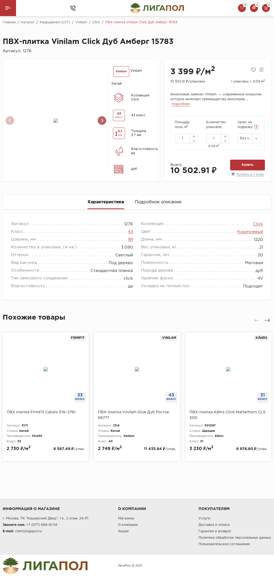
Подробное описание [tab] (158, 202)
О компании (128, 524)
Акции (123, 531)
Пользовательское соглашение (224, 544)
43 (130, 232)
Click (258, 224)
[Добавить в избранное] (253, 70)
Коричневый (250, 232)
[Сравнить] (261, 70)
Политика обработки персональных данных (235, 537)
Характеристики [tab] (105, 202)
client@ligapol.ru (28, 531)
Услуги (204, 518)
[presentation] (10, 120)
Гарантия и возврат (215, 531)
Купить (247, 164)
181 (130, 239)
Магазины (126, 518)
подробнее (181, 104)
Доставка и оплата (214, 524)
